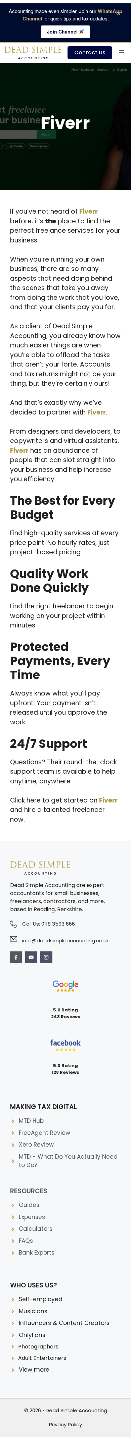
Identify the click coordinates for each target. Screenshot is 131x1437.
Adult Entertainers (42, 1358)
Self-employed (40, 1299)
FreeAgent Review (44, 1133)
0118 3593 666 (58, 923)
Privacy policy (65, 1424)
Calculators (35, 1229)
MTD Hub (31, 1121)
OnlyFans (32, 1335)
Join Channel (63, 31)
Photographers (38, 1346)
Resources (28, 1191)
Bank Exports (36, 1253)
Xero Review (36, 1145)
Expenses (32, 1217)
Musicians (33, 1311)
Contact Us (89, 52)
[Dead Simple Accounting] (33, 53)
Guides (29, 1205)
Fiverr (108, 800)
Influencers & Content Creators (64, 1323)
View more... (35, 1370)
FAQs (26, 1241)
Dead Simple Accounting (76, 1410)
